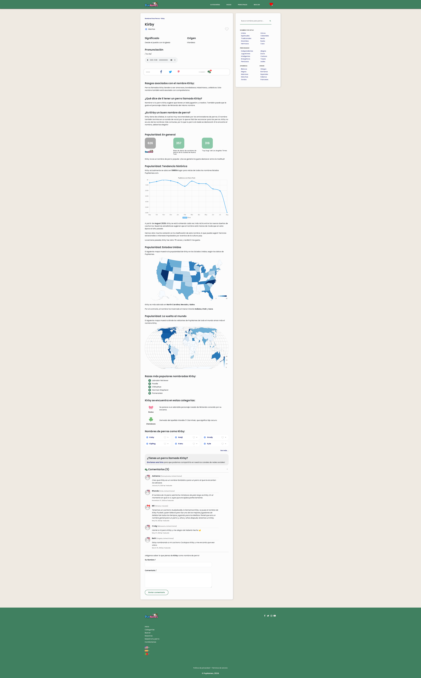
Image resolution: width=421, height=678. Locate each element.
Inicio (147, 626)
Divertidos (245, 41)
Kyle (209, 443)
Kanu (180, 443)
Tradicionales (246, 38)
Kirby (163, 18)
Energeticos (245, 59)
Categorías (149, 629)
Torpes (263, 59)
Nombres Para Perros (152, 18)
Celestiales (264, 36)
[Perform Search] (270, 21)
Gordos (244, 79)
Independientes (247, 51)
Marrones (244, 74)
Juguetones (245, 54)
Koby (151, 437)
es (148, 650)
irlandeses (151, 424)
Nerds (262, 38)
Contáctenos (150, 642)
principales (242, 4)
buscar (257, 4)
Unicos (263, 33)
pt (148, 654)
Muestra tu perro (152, 639)
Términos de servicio (220, 668)
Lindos (243, 33)
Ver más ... (224, 450)
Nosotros (149, 636)
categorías (215, 4)
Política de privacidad (201, 668)
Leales (262, 61)
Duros (262, 54)
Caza (262, 44)
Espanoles (264, 74)
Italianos (263, 77)
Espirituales (245, 36)
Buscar (148, 632)
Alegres (263, 51)
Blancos (244, 69)
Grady (210, 437)
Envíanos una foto (155, 462)
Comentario (151, 570)
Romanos (264, 72)
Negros (243, 72)
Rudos (262, 41)
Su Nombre (150, 560)
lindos (151, 412)
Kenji (180, 437)
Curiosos (263, 56)
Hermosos (245, 44)
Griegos (263, 69)
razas (229, 4)
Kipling (152, 443)
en (148, 647)
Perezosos (245, 61)
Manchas (244, 77)
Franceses (264, 79)
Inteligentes (245, 56)
